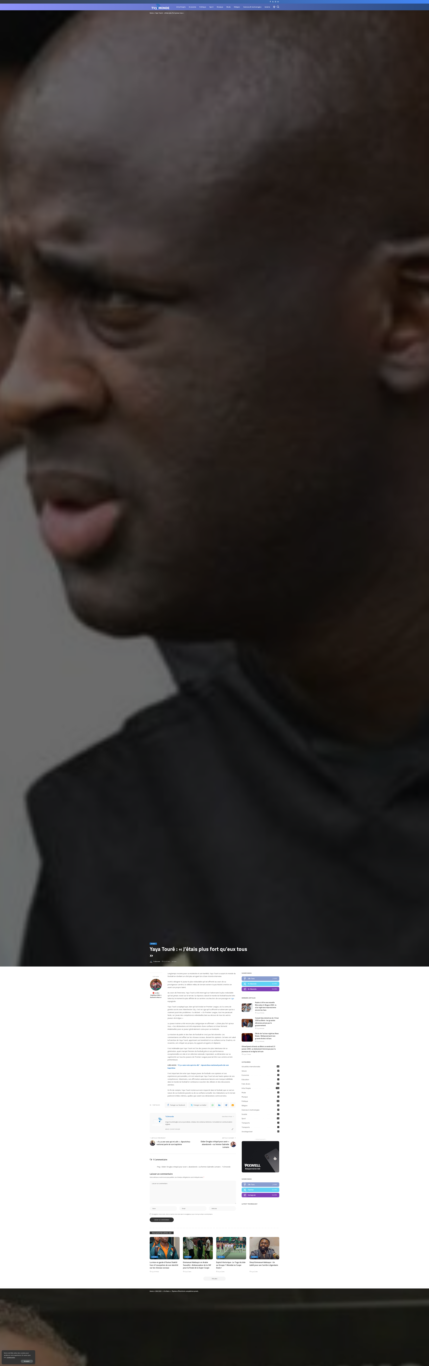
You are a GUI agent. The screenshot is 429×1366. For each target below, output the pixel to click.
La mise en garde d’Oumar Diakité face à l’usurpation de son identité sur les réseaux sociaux (164, 1265)
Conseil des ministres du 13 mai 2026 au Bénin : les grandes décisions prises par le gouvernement (267, 1022)
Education (245, 1080)
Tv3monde (156, 961)
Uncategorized (247, 1132)
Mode (244, 1093)
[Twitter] (273, 2)
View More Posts (227, 1116)
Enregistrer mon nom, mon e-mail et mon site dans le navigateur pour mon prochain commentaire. (182, 1214)
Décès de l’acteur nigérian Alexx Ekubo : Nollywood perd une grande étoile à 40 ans (267, 1036)
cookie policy (11, 1357)
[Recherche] (278, 7)
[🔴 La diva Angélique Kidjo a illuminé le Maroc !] (156, 985)
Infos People (246, 1088)
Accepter (27, 1361)
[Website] (232, 1129)
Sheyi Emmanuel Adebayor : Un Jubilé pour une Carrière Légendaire (263, 1264)
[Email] (233, 1105)
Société (244, 1114)
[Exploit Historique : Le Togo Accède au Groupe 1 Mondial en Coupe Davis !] (231, 1248)
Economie (245, 1075)
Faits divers (246, 1084)
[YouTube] (278, 2)
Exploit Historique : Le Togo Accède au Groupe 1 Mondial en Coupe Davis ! (230, 1265)
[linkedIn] (219, 1105)
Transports (246, 1123)
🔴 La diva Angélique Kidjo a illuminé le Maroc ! (156, 995)
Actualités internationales (251, 1067)
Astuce (244, 1071)
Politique (245, 1101)
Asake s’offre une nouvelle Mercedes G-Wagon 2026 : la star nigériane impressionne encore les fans (265, 1006)
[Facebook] (270, 2)
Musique (245, 1097)
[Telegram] (226, 1105)
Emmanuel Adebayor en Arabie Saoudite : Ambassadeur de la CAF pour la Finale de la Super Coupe (197, 1265)
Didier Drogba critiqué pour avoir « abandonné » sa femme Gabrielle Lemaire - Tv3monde (196, 1167)
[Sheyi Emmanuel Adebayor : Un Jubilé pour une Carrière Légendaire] (264, 1248)
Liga (232, 998)
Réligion (244, 1106)
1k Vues (174, 961)
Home (152, 13)
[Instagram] (275, 2)
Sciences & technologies (250, 1110)
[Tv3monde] (160, 7)
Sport (153, 944)
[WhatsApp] (212, 1105)
